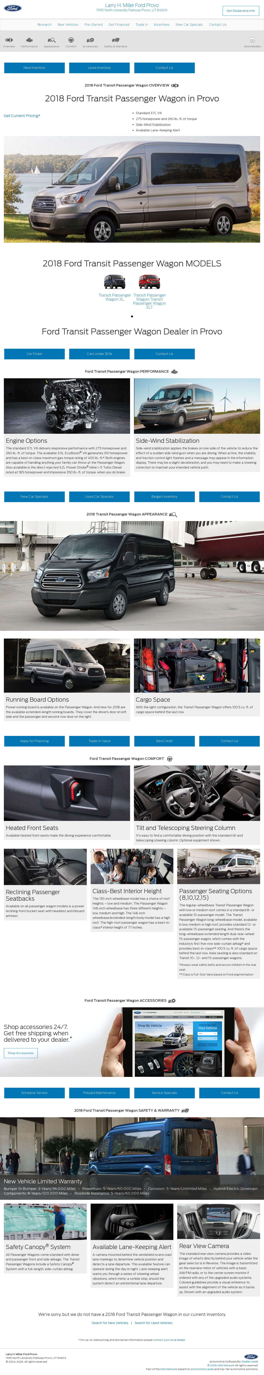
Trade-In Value (100, 741)
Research (44, 24)
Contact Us (218, 24)
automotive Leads (202, 1369)
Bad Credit (164, 741)
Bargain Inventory (164, 496)
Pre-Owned (94, 24)
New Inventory (34, 68)
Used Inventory (99, 68)
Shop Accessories (21, 1053)
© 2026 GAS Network (220, 1365)
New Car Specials (189, 24)
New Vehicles (68, 24)
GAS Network (168, 1369)
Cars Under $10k (99, 354)
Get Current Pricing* (22, 116)
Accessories (90, 46)
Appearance (51, 46)
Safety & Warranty (115, 46)
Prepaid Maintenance (99, 1093)
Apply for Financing (34, 741)
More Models (252, 46)
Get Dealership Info (241, 10)
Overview (9, 46)
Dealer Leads (250, 1361)
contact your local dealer (169, 1339)
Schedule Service (34, 1093)
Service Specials (164, 1093)
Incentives (162, 24)
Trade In (141, 24)
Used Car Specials (99, 496)
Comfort (71, 46)
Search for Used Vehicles (153, 1323)
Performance (29, 46)
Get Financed (119, 24)
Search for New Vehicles (110, 1323)
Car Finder (34, 354)
